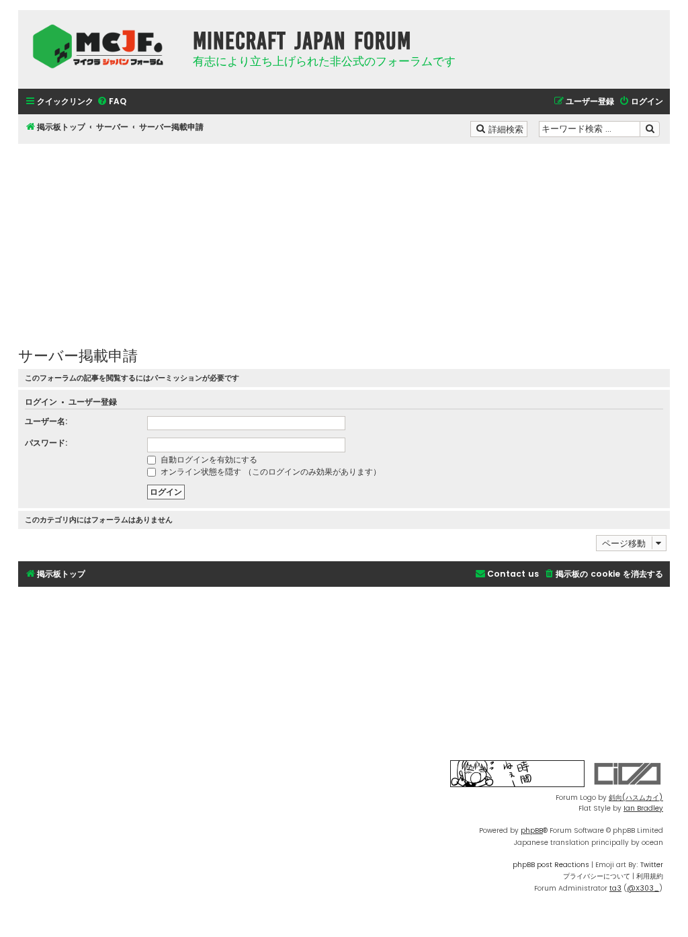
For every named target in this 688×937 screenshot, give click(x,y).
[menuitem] (111, 102)
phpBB (532, 830)
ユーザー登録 (93, 402)
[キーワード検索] (650, 129)
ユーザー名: (46, 421)
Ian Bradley (643, 808)
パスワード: (46, 442)
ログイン (41, 402)
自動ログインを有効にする (207, 459)
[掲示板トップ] (102, 46)
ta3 (615, 888)
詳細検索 (506, 128)
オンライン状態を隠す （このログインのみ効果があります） (269, 471)
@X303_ (643, 888)
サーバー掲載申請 (78, 354)
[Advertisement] (344, 238)
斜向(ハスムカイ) (636, 797)
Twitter (651, 865)
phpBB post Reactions (551, 865)
